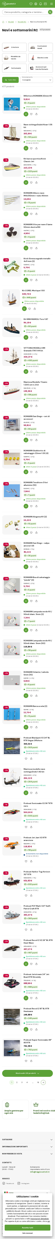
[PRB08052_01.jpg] (12, 1048)
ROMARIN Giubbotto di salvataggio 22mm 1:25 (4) (36, 451)
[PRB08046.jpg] (12, 914)
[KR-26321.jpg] (12, 167)
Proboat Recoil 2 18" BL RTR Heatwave (36, 1009)
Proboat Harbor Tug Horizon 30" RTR (37, 873)
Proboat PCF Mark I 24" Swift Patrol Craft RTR (37, 907)
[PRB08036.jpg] (12, 880)
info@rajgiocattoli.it (40, 1172)
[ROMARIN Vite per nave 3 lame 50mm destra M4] (12, 233)
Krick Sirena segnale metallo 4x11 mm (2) (37, 259)
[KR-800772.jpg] (12, 777)
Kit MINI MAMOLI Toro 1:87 (36, 319)
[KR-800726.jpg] (12, 390)
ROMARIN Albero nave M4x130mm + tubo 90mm (36, 194)
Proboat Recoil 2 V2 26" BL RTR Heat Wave (38, 941)
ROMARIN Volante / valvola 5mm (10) (36, 673)
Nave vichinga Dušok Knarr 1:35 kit (38, 125)
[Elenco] (31, 4)
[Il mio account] (35, 4)
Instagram (25, 1183)
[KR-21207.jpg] (12, 133)
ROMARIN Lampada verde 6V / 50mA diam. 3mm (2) (38, 612)
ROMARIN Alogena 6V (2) (35, 516)
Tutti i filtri (12, 80)
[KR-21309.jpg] (11, 298)
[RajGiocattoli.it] (3, 22)
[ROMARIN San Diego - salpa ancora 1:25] (12, 551)
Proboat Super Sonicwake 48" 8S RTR (38, 1041)
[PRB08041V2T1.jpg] (12, 948)
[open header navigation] (51, 4)
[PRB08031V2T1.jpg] (12, 846)
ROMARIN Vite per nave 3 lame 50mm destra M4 (38, 225)
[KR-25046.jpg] (12, 356)
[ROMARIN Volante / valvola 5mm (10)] (12, 680)
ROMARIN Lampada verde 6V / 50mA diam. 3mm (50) (38, 641)
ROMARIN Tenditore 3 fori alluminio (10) (36, 483)
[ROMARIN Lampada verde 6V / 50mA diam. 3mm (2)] (12, 620)
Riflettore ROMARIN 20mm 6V (38, 96)
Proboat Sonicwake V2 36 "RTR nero (38, 804)
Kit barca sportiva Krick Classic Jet (35, 160)
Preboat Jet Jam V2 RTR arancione (35, 838)
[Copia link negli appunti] (36, 114)
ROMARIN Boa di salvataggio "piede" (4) (37, 578)
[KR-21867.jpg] (12, 327)
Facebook (10, 1183)
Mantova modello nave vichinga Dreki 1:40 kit (34, 770)
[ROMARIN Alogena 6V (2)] (12, 525)
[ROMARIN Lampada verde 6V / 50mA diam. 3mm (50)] (12, 649)
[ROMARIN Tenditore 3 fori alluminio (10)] (12, 491)
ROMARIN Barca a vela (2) (35, 706)
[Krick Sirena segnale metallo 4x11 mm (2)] (12, 267)
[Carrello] (45, 4)
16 (38, 1082)
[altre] (43, 1082)
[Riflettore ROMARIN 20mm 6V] (12, 104)
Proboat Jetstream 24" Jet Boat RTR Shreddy (36, 975)
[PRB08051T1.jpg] (12, 983)
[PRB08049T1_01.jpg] (12, 746)
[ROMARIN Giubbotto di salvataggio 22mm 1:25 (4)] (12, 459)
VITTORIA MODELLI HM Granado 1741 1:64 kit (34, 349)
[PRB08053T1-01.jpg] (12, 1017)
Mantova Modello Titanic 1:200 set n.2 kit (35, 383)
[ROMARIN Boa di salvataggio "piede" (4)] (12, 586)
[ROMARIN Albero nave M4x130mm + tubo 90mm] (12, 201)
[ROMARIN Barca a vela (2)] (12, 714)
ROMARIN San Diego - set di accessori (37, 417)
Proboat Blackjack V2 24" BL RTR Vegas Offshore (37, 739)
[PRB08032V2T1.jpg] (12, 812)
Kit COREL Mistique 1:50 (33, 290)
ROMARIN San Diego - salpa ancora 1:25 (36, 544)
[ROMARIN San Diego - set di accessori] (12, 425)
